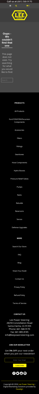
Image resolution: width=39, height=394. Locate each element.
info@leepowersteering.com (19, 335)
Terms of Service (19, 303)
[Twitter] (17, 373)
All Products (19, 111)
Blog (19, 263)
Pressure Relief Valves (19, 179)
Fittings (19, 146)
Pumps (19, 187)
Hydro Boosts (19, 170)
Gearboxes (19, 154)
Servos (19, 219)
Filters (19, 138)
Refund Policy (19, 295)
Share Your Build (19, 271)
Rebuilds (19, 203)
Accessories (19, 130)
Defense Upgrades (19, 227)
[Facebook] (14, 373)
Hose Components (19, 162)
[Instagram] (25, 373)
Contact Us (19, 279)
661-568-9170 (23, 329)
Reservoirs (19, 211)
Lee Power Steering (26, 384)
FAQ (19, 255)
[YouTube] (21, 373)
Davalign (19, 389)
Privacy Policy (19, 287)
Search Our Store (19, 246)
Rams (19, 195)
